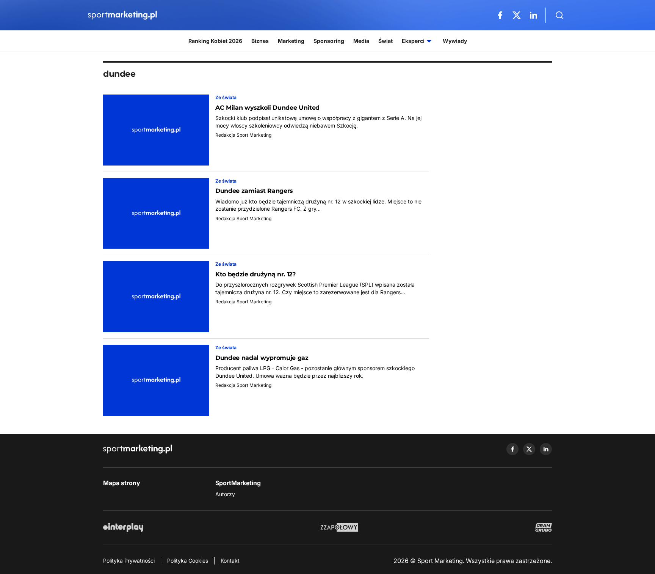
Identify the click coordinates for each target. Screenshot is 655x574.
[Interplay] (123, 527)
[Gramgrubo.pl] (543, 527)
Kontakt (230, 560)
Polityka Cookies (187, 560)
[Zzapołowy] (339, 527)
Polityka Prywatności (129, 560)
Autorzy (225, 494)
